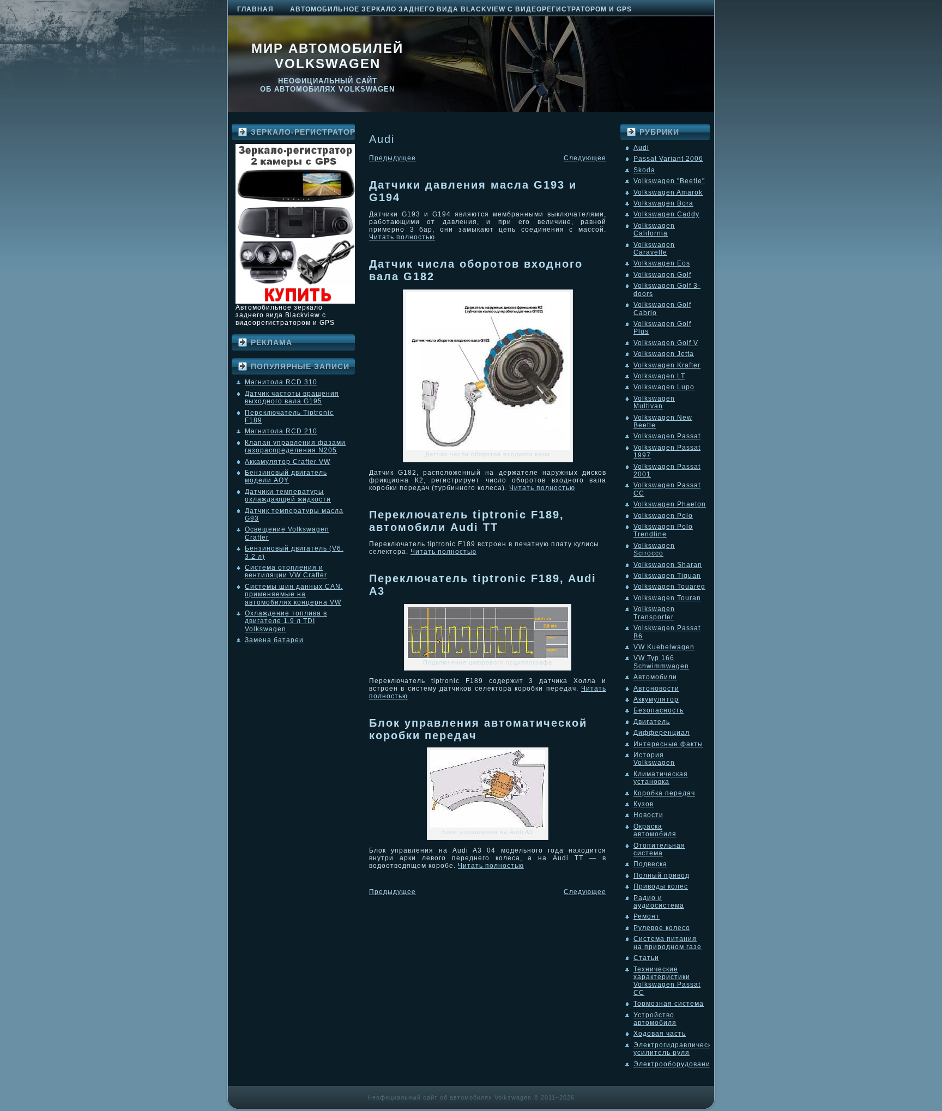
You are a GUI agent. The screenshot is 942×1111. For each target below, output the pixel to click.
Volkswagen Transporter (654, 612)
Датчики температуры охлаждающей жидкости (288, 495)
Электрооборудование (674, 1064)
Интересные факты (668, 744)
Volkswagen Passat (667, 436)
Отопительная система (659, 849)
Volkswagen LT (659, 376)
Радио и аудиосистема (658, 901)
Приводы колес (660, 886)
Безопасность (658, 710)
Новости (648, 815)
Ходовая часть (659, 1033)
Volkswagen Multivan (654, 402)
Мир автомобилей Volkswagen (327, 56)
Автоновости (656, 688)
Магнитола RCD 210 (281, 431)
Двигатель (651, 722)
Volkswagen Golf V (665, 343)
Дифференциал (661, 732)
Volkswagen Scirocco (654, 549)
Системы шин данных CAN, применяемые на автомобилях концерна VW (294, 594)
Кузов (643, 804)
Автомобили (655, 677)
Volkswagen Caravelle (654, 248)
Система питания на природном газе (667, 942)
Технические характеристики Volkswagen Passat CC (667, 981)
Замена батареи (274, 640)
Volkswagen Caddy (666, 214)
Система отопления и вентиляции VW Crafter (286, 571)
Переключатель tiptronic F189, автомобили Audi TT (466, 521)
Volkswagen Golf (662, 275)
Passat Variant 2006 (668, 158)
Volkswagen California (654, 229)
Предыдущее (392, 158)
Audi (641, 148)
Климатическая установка (660, 778)
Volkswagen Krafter (667, 365)
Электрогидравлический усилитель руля (676, 1048)
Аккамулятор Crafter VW (287, 462)
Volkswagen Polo (663, 516)
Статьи (646, 958)
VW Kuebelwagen (664, 647)
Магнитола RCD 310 (281, 382)
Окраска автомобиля (655, 830)
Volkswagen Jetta (663, 354)
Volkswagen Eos (661, 263)
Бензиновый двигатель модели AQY (286, 476)
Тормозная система (668, 1003)
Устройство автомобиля (655, 1019)
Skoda (644, 170)
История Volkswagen (654, 758)
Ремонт (646, 916)
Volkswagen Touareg (669, 586)
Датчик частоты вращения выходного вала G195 (292, 397)
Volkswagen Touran (667, 598)
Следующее (585, 158)
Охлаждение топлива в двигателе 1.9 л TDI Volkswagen (286, 621)
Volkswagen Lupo (664, 387)
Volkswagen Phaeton (669, 504)
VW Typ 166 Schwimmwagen (661, 661)
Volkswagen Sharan (667, 565)
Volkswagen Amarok (668, 192)
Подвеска (650, 864)
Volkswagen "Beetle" (669, 181)
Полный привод (661, 875)
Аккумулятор (656, 699)
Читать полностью (402, 237)
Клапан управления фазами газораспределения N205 (295, 446)
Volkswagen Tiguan (667, 575)
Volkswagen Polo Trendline (663, 530)
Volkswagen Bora (663, 203)
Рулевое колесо (661, 928)
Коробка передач (664, 793)
